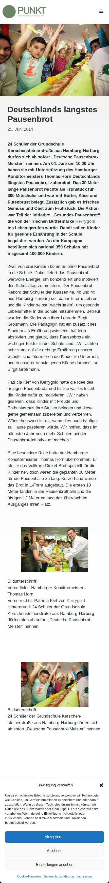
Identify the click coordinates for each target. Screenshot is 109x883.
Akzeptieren (54, 837)
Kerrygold (85, 221)
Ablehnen (54, 850)
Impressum (84, 876)
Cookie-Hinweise (29, 876)
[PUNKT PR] (24, 12)
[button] (101, 785)
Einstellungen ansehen (54, 864)
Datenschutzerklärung (59, 876)
